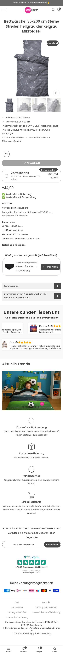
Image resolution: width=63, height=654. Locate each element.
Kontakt (46, 602)
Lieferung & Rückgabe (14, 244)
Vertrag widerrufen (17, 612)
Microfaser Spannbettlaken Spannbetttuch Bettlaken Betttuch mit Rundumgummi (27, 262)
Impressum (17, 607)
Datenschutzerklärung (17, 617)
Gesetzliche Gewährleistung (46, 612)
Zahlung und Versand (46, 607)
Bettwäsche (20, 212)
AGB (17, 602)
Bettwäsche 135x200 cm (40, 212)
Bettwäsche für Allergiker (15, 215)
